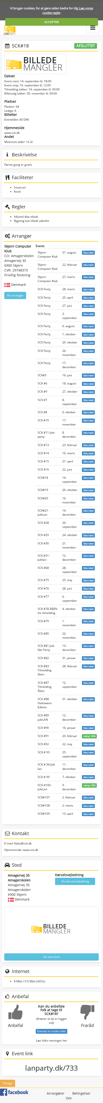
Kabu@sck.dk (23, 843)
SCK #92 (43, 744)
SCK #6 (42, 383)
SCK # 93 (44, 752)
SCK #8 (42, 412)
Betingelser (81, 1093)
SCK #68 (43, 568)
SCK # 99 (44, 777)
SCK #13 (43, 445)
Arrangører (55, 1093)
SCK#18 (43, 478)
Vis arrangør (15, 295)
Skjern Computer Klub (47, 254)
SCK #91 (43, 736)
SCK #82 (43, 658)
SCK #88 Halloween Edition (45, 703)
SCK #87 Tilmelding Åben (45, 687)
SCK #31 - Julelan (44, 558)
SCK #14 (43, 453)
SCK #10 (43, 420)
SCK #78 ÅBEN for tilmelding (47, 611)
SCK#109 (44, 814)
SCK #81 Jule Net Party (46, 648)
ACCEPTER (51, 22)
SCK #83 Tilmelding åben (45, 670)
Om (69, 1098)
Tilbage (7, 1083)
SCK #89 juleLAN (43, 717)
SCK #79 (43, 621)
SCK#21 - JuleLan (44, 512)
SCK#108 (44, 805)
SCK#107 (44, 797)
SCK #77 (43, 597)
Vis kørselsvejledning (75, 881)
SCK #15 (43, 461)
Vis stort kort (51, 957)
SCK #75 (43, 580)
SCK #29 (43, 535)
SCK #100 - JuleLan (45, 787)
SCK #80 (43, 633)
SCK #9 (42, 391)
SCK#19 (43, 490)
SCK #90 (43, 728)
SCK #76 (43, 588)
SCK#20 (43, 498)
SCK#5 (42, 375)
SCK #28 (43, 523)
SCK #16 (43, 469)
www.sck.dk (12, 133)
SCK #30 (43, 543)
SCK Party (44, 289)
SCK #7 (42, 400)
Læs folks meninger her (51, 1040)
